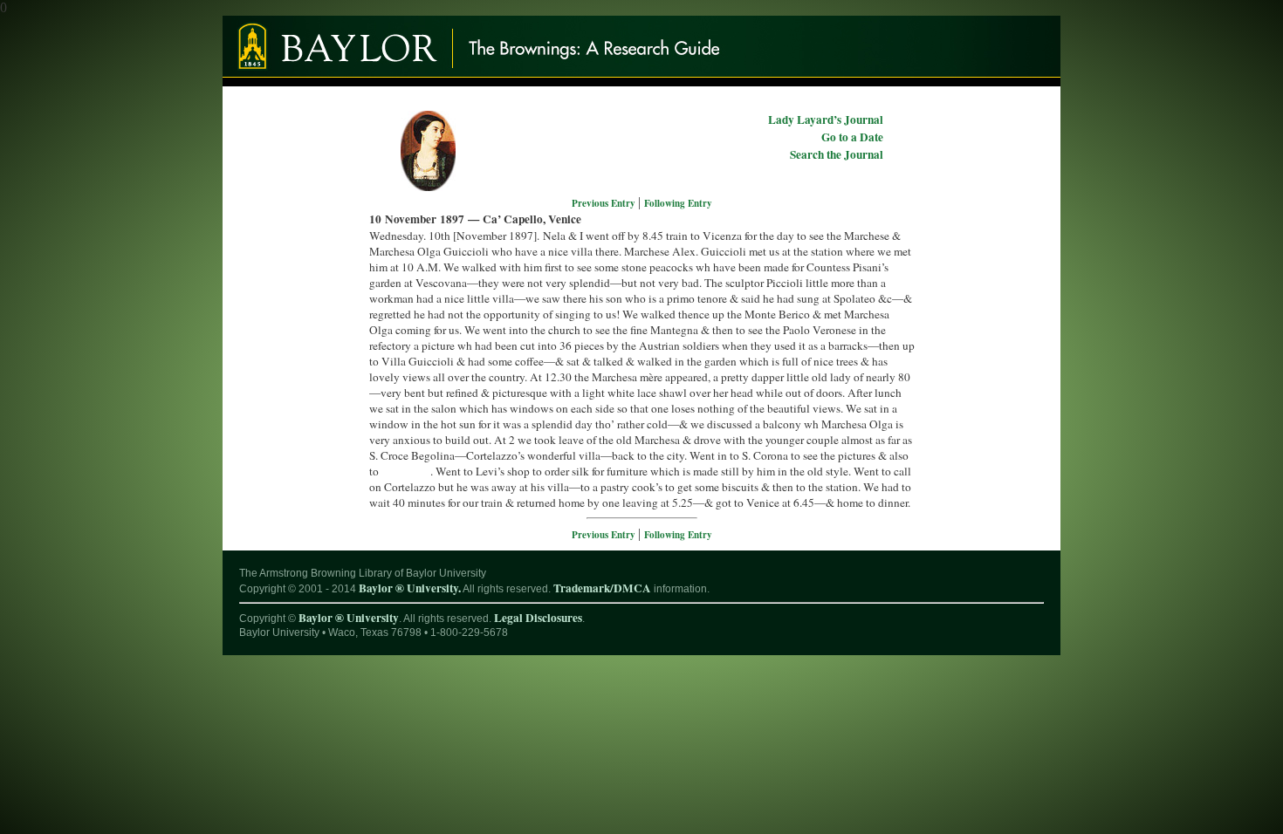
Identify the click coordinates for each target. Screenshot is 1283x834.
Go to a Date (852, 137)
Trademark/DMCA (602, 588)
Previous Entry (605, 203)
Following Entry (678, 203)
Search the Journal (836, 154)
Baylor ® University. (410, 588)
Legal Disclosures (538, 617)
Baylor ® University (348, 617)
